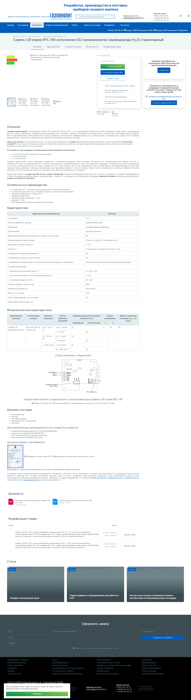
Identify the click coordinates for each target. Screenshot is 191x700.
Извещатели (147, 660)
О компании (23, 25)
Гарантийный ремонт (60, 663)
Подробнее (164, 70)
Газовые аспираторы (105, 668)
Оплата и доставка (92, 25)
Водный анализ (103, 671)
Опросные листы (14, 674)
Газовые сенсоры (149, 671)
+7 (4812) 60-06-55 (131, 478)
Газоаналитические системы (108, 663)
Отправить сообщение (163, 638)
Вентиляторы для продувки (108, 674)
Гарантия (11, 671)
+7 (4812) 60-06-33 (114, 478)
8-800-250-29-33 (98, 478)
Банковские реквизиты (16, 663)
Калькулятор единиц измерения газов (67, 674)
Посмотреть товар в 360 (113, 72)
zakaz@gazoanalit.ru (133, 18)
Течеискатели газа (149, 665)
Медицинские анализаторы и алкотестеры (114, 665)
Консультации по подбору (62, 671)
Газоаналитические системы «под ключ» (68, 668)
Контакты (125, 25)
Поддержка (109, 25)
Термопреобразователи (151, 668)
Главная (10, 25)
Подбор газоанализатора (57, 25)
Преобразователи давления (153, 674)
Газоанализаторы (104, 660)
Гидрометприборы (149, 663)
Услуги (74, 25)
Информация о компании (17, 660)
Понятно (37, 694)
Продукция (37, 25)
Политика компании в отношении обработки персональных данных (146, 688)
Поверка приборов (60, 665)
